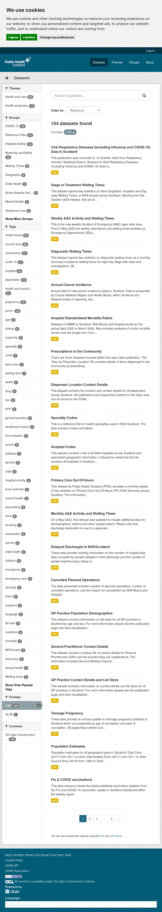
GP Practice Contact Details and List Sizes (84, 679)
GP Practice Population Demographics (82, 613)
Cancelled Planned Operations (75, 579)
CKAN (12, 891)
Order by (57, 110)
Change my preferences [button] (57, 37)
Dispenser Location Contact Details (79, 384)
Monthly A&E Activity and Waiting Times (83, 513)
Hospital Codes (63, 446)
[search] (144, 95)
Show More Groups (19, 219)
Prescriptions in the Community (76, 351)
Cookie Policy (14, 860)
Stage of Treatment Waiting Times (78, 184)
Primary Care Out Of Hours (72, 480)
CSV (54, 172)
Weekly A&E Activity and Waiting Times (82, 218)
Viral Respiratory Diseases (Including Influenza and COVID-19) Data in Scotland (100, 149)
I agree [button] (13, 37)
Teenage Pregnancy (67, 713)
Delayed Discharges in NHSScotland (80, 546)
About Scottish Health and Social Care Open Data (38, 855)
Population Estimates (68, 746)
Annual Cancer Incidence (71, 284)
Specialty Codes (64, 417)
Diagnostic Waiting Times (71, 251)
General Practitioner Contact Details (79, 646)
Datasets (99, 62)
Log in (150, 50)
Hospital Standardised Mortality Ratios (81, 317)
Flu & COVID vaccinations (71, 779)
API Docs (115, 836)
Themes (117, 62)
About (150, 62)
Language (12, 898)
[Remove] (73, 132)
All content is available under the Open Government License (54, 881)
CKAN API (12, 865)
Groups (134, 62)
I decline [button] (29, 37)
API (102, 836)
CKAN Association (17, 871)
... (104, 818)
